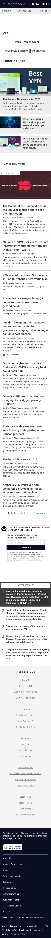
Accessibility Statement (13, 905)
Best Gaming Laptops (25, 715)
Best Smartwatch (25, 756)
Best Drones (25, 808)
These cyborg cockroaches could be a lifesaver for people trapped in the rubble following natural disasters (26, 639)
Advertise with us (11, 894)
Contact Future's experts (14, 864)
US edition (23, 930)
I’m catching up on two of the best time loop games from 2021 (25, 627)
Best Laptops (25, 709)
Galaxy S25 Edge (25, 10)
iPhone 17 (45, 10)
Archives (40, 513)
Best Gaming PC (25, 721)
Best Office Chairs (25, 785)
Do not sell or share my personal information (23, 917)
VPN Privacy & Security (10, 173)
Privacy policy (9, 882)
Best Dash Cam (25, 802)
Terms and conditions (13, 876)
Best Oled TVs (25, 750)
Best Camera (25, 797)
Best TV (25, 744)
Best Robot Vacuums (25, 814)
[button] (47, 4)
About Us (7, 858)
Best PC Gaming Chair (25, 727)
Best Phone (25, 738)
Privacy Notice (35, 555)
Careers (6, 911)
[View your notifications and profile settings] (33, 4)
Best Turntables (25, 767)
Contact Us (8, 870)
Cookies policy (9, 888)
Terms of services (33, 552)
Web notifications (11, 899)
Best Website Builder (25, 697)
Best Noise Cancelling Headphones (25, 773)
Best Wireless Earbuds (25, 779)
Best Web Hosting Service (25, 692)
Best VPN (25, 680)
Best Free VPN (25, 686)
